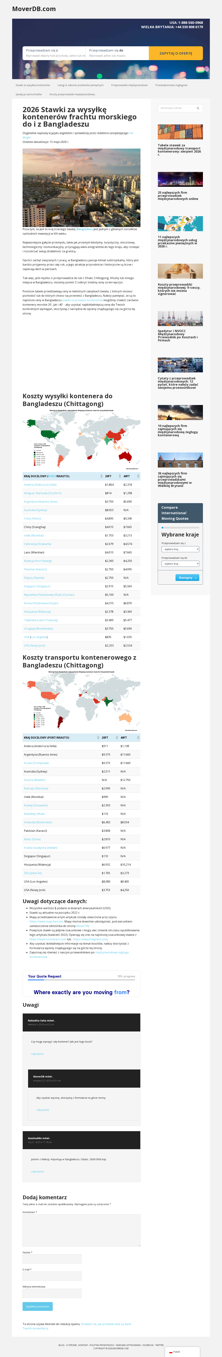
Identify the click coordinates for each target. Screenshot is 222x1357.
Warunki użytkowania (128, 1345)
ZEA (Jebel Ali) (33, 873)
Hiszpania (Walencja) (37, 612)
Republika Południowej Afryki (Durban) (49, 595)
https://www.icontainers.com (47, 939)
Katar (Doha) (32, 839)
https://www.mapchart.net (46, 921)
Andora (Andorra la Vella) (40, 485)
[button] (101, 476)
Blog (61, 1345)
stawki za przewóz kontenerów (82, 300)
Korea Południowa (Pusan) (41, 603)
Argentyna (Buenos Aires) (40, 501)
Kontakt (83, 1345)
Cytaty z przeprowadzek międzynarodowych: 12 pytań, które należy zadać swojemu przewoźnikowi (178, 383)
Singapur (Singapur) (37, 586)
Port (52, 476)
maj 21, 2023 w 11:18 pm (40, 1142)
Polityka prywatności (102, 1345)
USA (26, 637)
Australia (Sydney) (35, 510)
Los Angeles (39, 637)
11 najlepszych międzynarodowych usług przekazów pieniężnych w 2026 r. (177, 241)
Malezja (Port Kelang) (38, 561)
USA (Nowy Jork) (34, 645)
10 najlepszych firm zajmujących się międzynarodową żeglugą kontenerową (178, 430)
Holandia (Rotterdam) (38, 822)
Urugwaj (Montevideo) (38, 628)
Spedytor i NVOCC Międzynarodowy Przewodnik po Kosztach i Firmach (178, 335)
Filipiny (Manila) (34, 578)
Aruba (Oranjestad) (36, 763)
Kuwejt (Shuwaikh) (36, 805)
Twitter (159, 1345)
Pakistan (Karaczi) (35, 569)
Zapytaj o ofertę (176, 53)
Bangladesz (85, 229)
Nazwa (27, 1252)
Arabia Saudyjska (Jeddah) (40, 848)
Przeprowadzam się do (174, 557)
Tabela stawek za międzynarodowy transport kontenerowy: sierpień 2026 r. (179, 150)
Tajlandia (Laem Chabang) (41, 620)
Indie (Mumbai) (34, 535)
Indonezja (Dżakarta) (37, 544)
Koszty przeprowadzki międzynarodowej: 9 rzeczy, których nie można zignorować (179, 289)
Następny (186, 577)
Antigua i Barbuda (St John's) (42, 493)
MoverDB (82, 926)
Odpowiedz (37, 1054)
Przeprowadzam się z (173, 543)
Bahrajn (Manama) (36, 788)
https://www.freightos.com (90, 939)
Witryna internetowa (34, 1286)
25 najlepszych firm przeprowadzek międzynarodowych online (178, 195)
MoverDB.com (34, 8)
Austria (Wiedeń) (34, 780)
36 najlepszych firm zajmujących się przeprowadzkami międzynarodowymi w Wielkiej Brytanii (175, 479)
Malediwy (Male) (34, 814)
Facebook (148, 1345)
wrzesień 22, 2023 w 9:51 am (47, 1080)
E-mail (27, 1269)
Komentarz (30, 1212)
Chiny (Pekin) (32, 518)
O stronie (71, 1345)
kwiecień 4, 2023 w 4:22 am (41, 1024)
